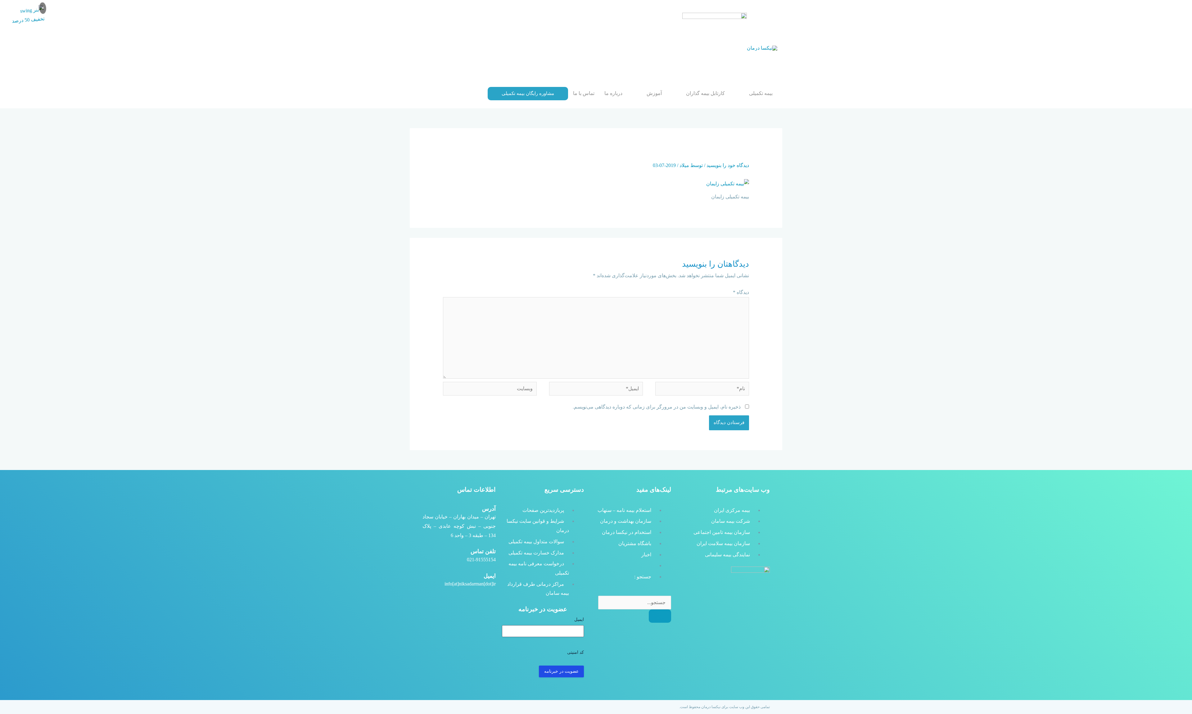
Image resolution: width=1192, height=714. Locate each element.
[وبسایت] (490, 389)
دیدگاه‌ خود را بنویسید (728, 165)
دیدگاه (741, 292)
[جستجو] (660, 616)
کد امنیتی (575, 652)
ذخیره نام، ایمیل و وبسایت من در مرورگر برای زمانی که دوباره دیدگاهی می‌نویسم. (657, 406)
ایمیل (579, 619)
